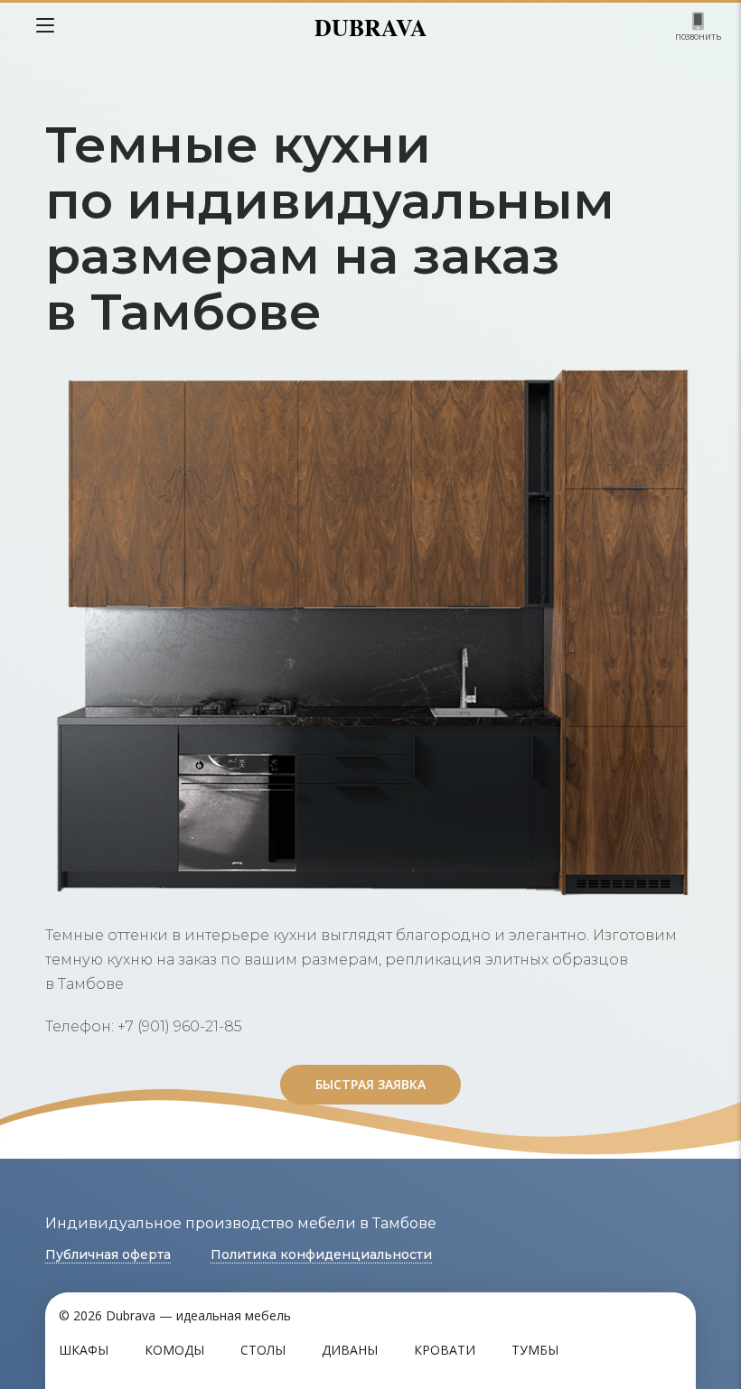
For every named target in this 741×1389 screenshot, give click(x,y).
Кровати (444, 1349)
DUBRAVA (370, 27)
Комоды (174, 1349)
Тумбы (534, 1349)
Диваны (350, 1349)
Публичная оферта (108, 1254)
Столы (263, 1349)
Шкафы (83, 1349)
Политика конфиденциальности (321, 1254)
